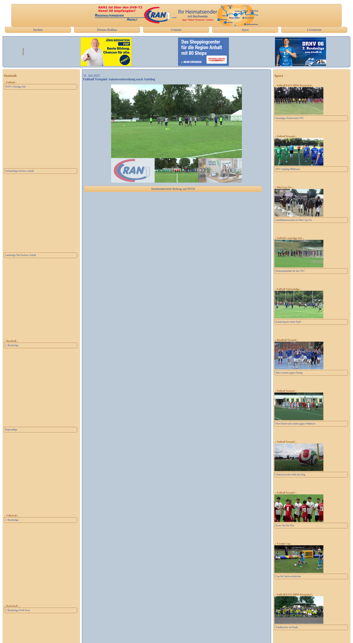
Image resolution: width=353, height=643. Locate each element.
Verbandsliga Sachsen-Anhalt (19, 170)
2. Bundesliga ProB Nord (17, 610)
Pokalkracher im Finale (287, 627)
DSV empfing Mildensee (288, 169)
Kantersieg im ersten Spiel (288, 321)
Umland (176, 29)
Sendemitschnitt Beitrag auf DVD (173, 189)
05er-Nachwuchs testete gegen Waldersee (295, 423)
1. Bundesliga (11, 519)
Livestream (314, 29)
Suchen (38, 29)
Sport (245, 29)
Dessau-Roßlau (107, 29)
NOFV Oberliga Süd (15, 86)
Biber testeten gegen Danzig (289, 372)
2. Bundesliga (11, 345)
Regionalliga (11, 429)
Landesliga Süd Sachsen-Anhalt (20, 255)
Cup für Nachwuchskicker (288, 576)
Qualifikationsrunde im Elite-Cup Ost (294, 220)
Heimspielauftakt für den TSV (290, 270)
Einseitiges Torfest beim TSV (290, 118)
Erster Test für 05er (285, 525)
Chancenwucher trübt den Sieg (290, 474)
